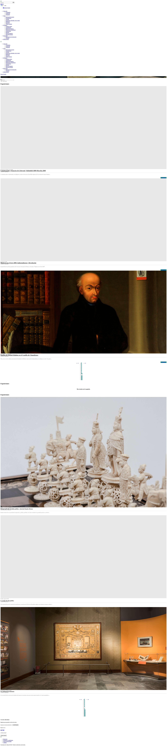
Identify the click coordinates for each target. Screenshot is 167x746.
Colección (5, 11)
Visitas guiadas (9, 24)
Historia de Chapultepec (11, 29)
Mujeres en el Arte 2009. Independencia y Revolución (18, 263)
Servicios (8, 22)
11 (81, 374)
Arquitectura (8, 27)
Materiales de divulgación (11, 37)
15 (81, 379)
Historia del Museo (10, 28)
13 (81, 377)
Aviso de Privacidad (7, 741)
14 (81, 378)
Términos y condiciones (8, 740)
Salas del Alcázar (9, 34)
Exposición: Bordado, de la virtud (13, 20)
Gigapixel (8, 14)
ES (2, 5)
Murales (7, 32)
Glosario (7, 38)
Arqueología (8, 31)
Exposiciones (8, 18)
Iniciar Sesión (7, 7)
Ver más (163, 177)
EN (5, 5)
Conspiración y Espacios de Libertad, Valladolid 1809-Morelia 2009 (23, 170)
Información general (10, 17)
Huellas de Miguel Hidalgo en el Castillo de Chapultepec (19, 355)
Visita (4, 15)
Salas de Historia (9, 33)
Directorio (5, 739)
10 (81, 373)
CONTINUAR (15, 724)
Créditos (5, 742)
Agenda (7, 19)
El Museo (5, 25)
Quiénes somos (9, 26)
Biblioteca (8, 21)
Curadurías (8, 12)
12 (81, 376)
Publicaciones (6, 39)
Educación (5, 35)
